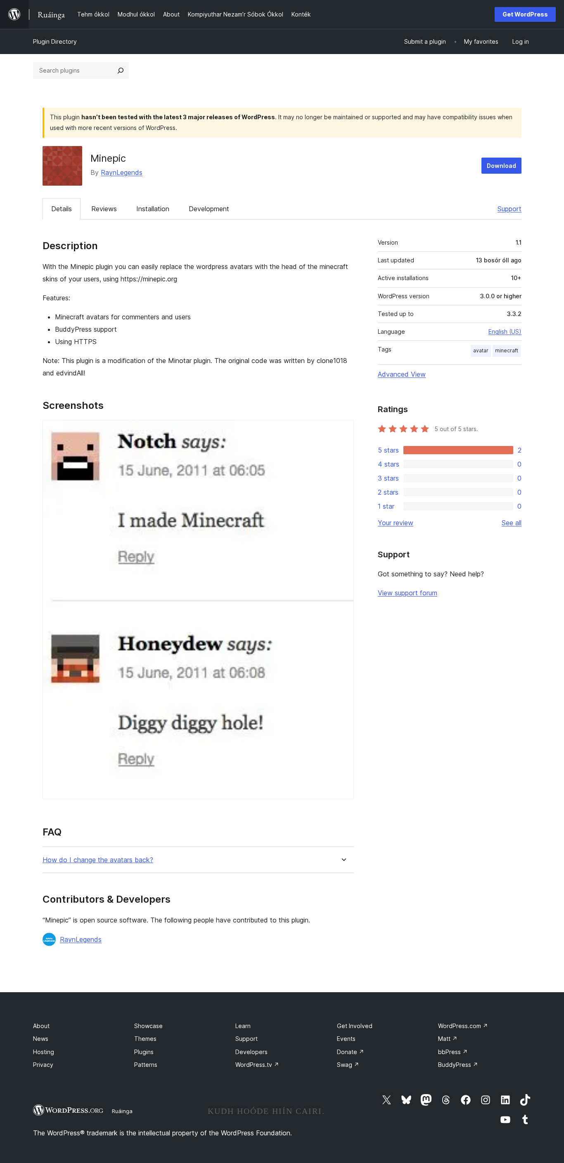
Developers (251, 1051)
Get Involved (354, 1025)
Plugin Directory (55, 41)
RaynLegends (121, 172)
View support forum (407, 593)
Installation (152, 209)
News (40, 1038)
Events (346, 1038)
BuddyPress (458, 1064)
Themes (145, 1038)
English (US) (504, 331)
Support (509, 209)
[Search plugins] (120, 70)
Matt (447, 1038)
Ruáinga (122, 1111)
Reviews (104, 209)
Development (209, 209)
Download (501, 165)
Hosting (43, 1051)
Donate (350, 1051)
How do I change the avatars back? (98, 860)
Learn (243, 1025)
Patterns (145, 1064)
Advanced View (402, 374)
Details (61, 209)
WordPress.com (463, 1025)
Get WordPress (525, 14)
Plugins (144, 1051)
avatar (480, 350)
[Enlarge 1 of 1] (343, 431)
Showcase (148, 1025)
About (41, 1025)
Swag (348, 1064)
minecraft (506, 350)
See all (511, 523)
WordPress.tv (257, 1064)
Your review (395, 523)
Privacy (43, 1064)
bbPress (453, 1051)
